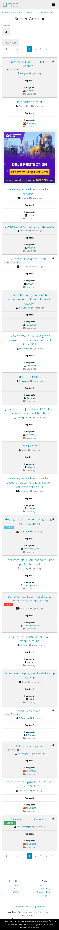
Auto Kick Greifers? (29, 376)
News (15, 885)
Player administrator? (29, 102)
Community (8, 12)
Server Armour (44, 12)
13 (33, 54)
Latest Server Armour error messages (29, 226)
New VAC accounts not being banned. (28, 64)
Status (14, 888)
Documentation (44, 891)
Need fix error (29, 446)
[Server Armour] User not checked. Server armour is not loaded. (29, 599)
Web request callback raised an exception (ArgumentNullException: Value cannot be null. (29, 482)
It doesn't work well (28, 710)
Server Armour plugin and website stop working (29, 675)
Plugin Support (25, 12)
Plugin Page (10, 42)
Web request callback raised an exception (29, 191)
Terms (17, 906)
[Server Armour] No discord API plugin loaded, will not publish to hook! (29, 411)
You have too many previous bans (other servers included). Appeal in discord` (29, 299)
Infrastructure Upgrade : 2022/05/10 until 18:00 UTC (29, 784)
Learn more (33, 927)
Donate (15, 891)
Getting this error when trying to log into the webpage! (28, 521)
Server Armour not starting (28, 819)
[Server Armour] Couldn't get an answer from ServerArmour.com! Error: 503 (29, 340)
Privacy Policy (29, 906)
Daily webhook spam (28, 746)
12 (26, 54)
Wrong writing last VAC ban (28, 259)
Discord (44, 885)
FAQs (44, 895)
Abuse (41, 906)
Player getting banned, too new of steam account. (29, 639)
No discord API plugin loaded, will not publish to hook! (29, 562)
